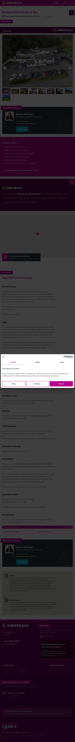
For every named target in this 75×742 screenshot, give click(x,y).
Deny (13, 384)
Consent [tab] (13, 362)
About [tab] (62, 362)
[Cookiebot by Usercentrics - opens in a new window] (65, 356)
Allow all (61, 384)
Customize (36, 384)
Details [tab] (37, 362)
